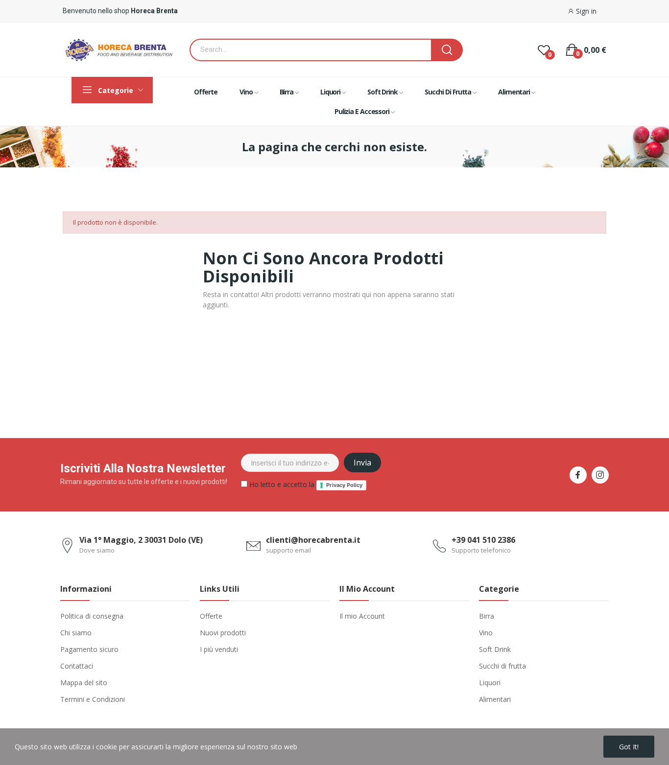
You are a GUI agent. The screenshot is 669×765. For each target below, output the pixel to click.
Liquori (490, 682)
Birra (486, 616)
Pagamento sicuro (89, 649)
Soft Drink (495, 649)
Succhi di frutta (502, 666)
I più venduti (219, 649)
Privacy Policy (344, 485)
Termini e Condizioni (92, 699)
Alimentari (495, 699)
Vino (486, 632)
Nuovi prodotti (223, 632)
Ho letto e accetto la (304, 484)
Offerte (211, 616)
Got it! (629, 746)
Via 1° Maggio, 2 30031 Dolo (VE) (141, 539)
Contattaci (76, 666)
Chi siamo (76, 632)
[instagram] (600, 475)
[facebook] (578, 475)
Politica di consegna (91, 616)
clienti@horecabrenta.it (313, 539)
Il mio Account (362, 616)
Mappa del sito (83, 682)
